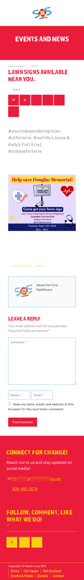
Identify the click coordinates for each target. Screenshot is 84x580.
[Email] (13, 100)
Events (39, 266)
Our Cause (31, 571)
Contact (58, 576)
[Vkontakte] (13, 111)
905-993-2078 (24, 489)
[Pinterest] (47, 100)
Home (15, 571)
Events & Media (22, 576)
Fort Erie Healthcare (21, 266)
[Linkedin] (59, 100)
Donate (42, 576)
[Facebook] (36, 100)
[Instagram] (36, 542)
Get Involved (52, 571)
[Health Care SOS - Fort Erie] (42, 12)
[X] (25, 100)
